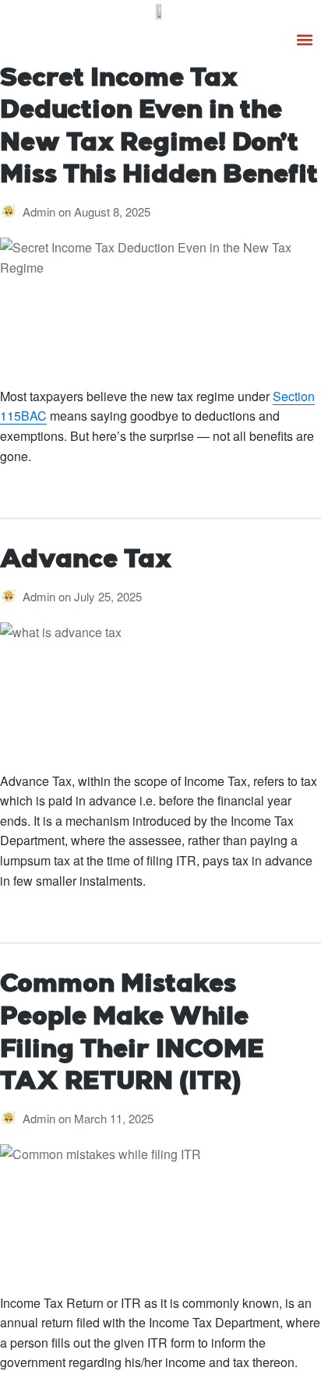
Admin (40, 211)
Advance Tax (85, 560)
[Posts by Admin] (11, 211)
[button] (304, 39)
